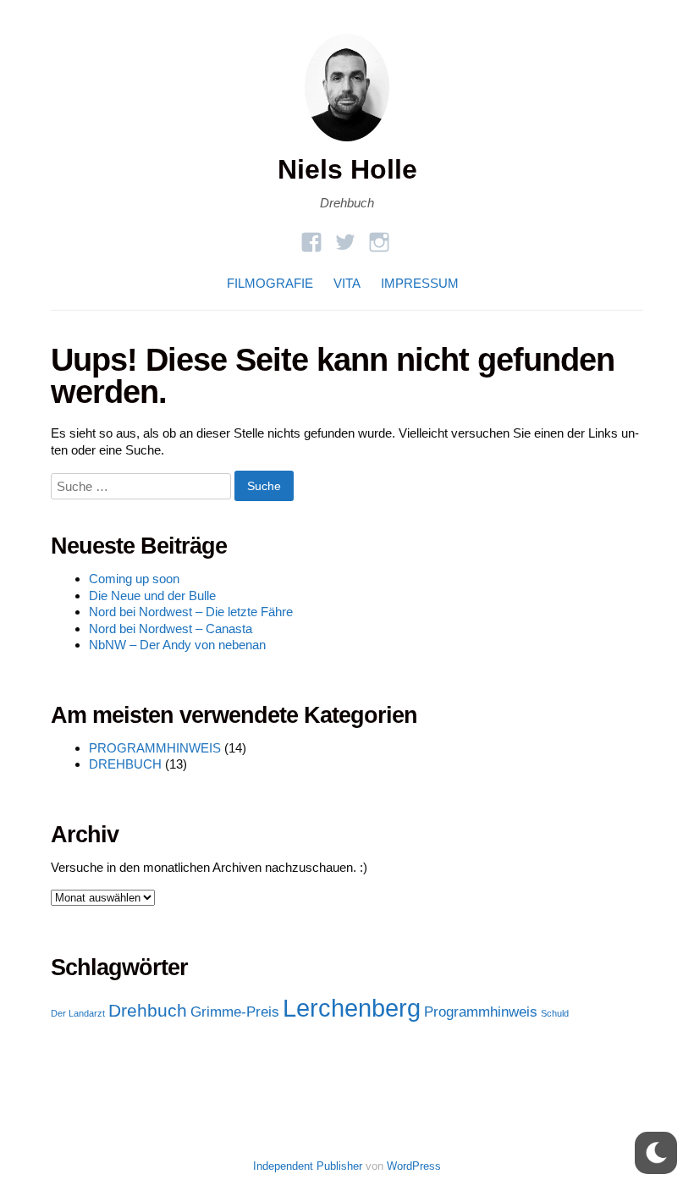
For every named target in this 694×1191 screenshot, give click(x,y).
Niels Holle (347, 169)
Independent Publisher (307, 1166)
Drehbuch (147, 1010)
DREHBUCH (125, 764)
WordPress (414, 1166)
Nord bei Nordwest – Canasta (170, 628)
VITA (347, 283)
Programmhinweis (480, 1012)
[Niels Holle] (347, 145)
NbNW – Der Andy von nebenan (177, 644)
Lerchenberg (352, 1008)
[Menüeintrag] (379, 236)
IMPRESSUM (420, 283)
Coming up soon (134, 578)
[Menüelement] (311, 236)
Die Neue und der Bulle (152, 595)
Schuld (555, 1013)
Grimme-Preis (234, 1012)
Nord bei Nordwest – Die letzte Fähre (191, 611)
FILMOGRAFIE (270, 283)
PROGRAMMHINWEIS (155, 748)
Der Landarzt (78, 1013)
